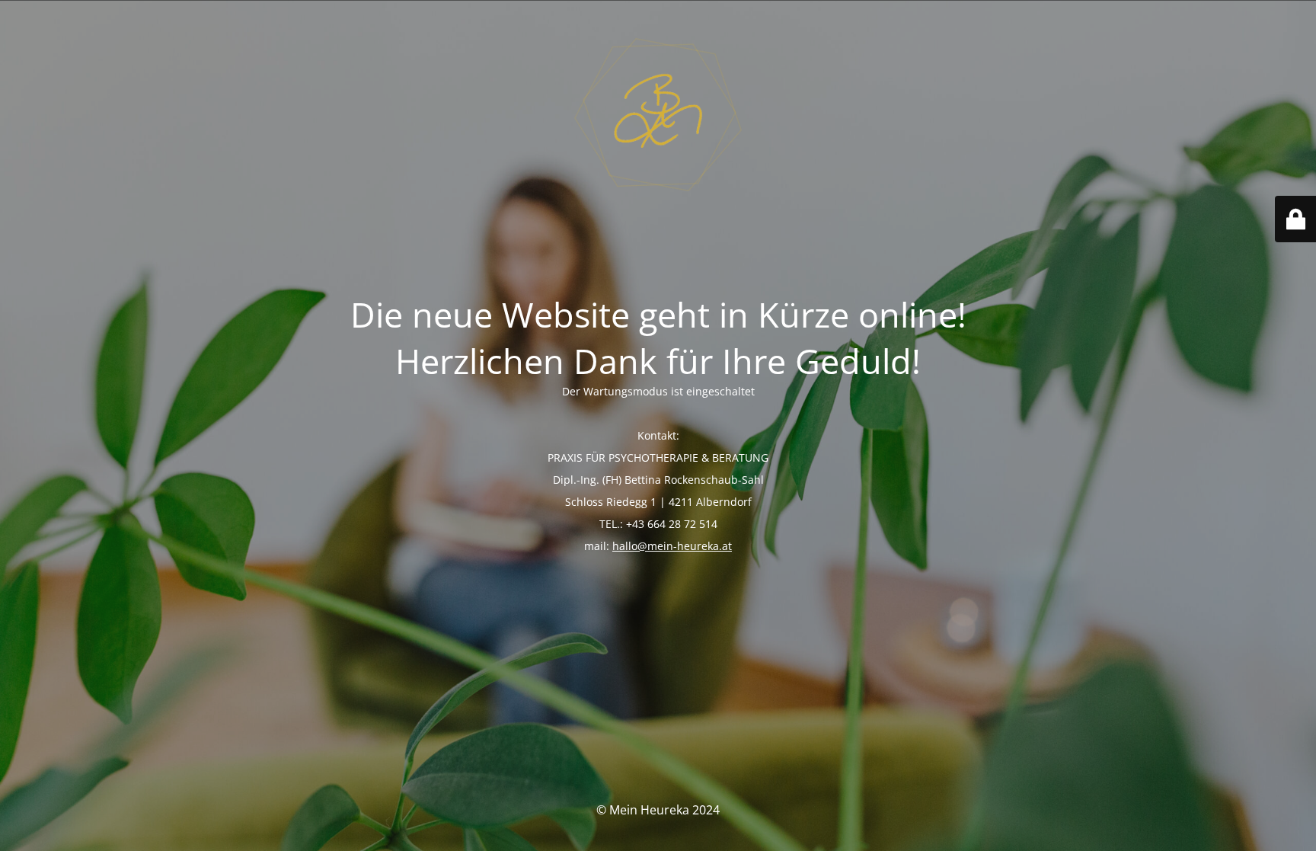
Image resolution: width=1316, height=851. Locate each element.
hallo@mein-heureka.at (672, 546)
